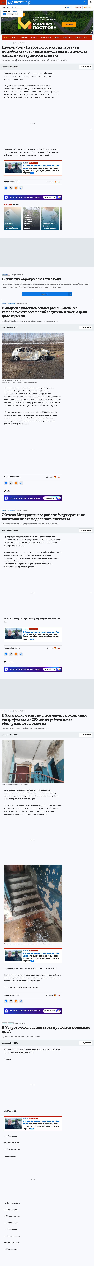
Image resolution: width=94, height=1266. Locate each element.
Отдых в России (67, 37)
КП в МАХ (56, 37)
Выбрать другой (12, 14)
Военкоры (34, 37)
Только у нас (24, 37)
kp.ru (58, 182)
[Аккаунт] (91, 2)
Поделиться (87, 66)
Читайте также (5, 274)
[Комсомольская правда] (17, 2)
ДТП (8, 490)
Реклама (78, 7)
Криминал (10, 662)
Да (4, 14)
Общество (10, 42)
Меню (3, 2)
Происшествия (11, 303)
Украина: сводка (45, 37)
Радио (69, 7)
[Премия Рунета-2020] (28, 2)
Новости (14, 37)
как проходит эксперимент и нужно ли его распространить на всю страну (41, 169)
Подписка (87, 7)
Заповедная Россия (81, 37)
